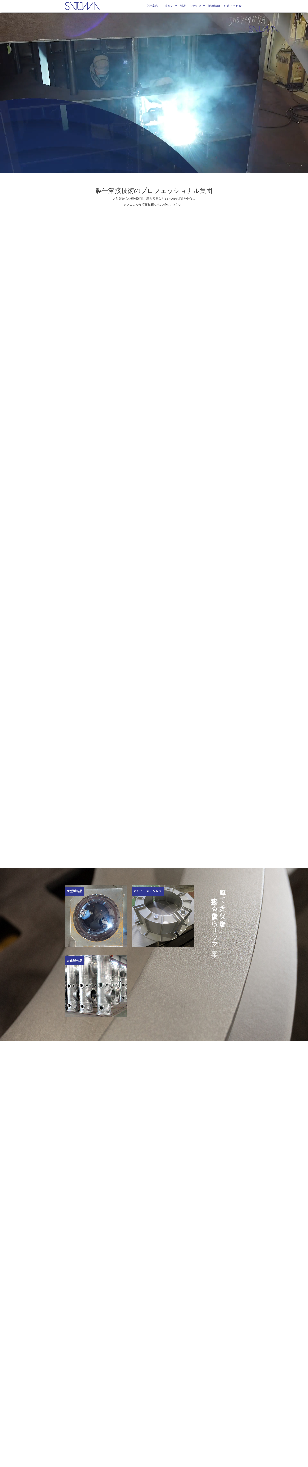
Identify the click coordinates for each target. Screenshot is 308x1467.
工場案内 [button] (168, 6)
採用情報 (214, 6)
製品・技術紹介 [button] (191, 6)
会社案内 (152, 6)
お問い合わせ (232, 6)
